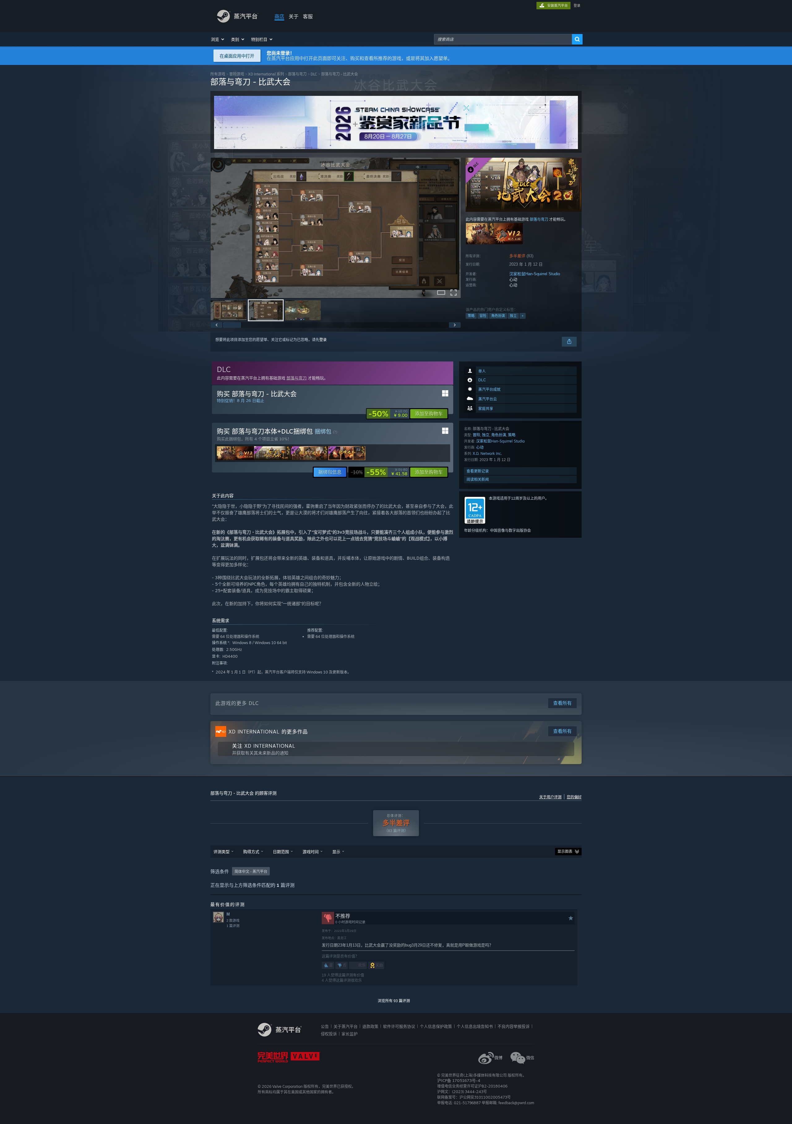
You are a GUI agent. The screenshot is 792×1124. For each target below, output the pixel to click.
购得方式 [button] (251, 851)
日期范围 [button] (281, 851)
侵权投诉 (329, 1033)
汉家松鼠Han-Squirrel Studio (534, 273)
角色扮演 (498, 316)
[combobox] (503, 39)
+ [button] (522, 316)
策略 (471, 316)
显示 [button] (336, 851)
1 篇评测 (232, 926)
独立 (513, 316)
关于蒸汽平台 (346, 1026)
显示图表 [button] (564, 851)
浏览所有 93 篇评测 (394, 1001)
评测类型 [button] (221, 851)
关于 (294, 16)
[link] (388, 414)
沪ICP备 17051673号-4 (458, 1080)
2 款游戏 (232, 920)
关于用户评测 (550, 797)
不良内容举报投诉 (513, 1026)
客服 (308, 16)
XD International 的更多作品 (268, 732)
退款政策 (370, 1026)
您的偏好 (574, 797)
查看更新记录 (478, 471)
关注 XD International (263, 746)
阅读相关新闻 (478, 479)
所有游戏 (217, 74)
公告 (325, 1026)
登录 (577, 5)
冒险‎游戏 (236, 74)
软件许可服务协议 (399, 1026)
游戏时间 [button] (311, 851)
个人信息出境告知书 (475, 1026)
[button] (218, 39)
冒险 (483, 316)
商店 (279, 16)
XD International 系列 (266, 74)
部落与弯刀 (297, 74)
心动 (480, 447)
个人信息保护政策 (436, 1026)
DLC (314, 74)
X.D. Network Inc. (487, 453)
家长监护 (350, 1033)
